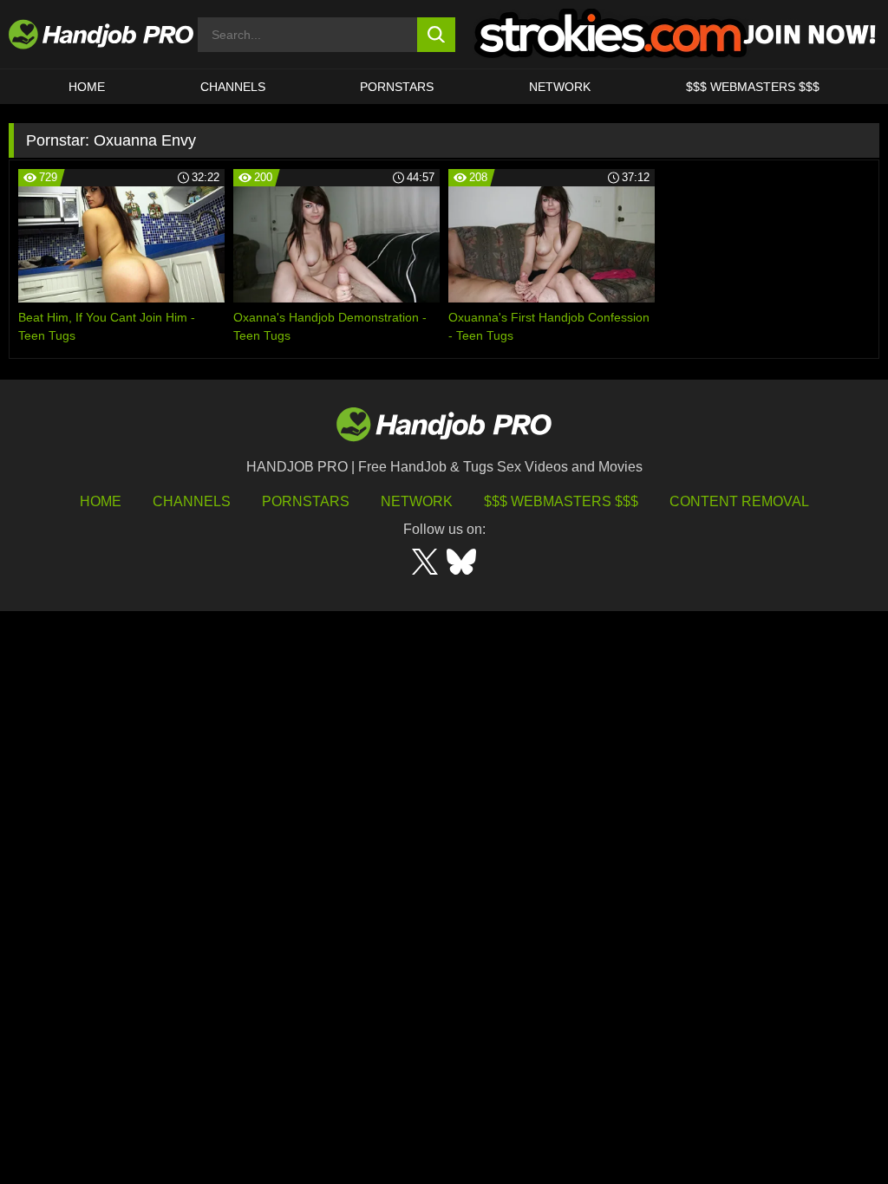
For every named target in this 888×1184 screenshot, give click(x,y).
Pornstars (397, 87)
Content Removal (739, 501)
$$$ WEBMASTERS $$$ (752, 87)
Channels (192, 501)
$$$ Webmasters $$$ (561, 501)
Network (560, 87)
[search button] (436, 34)
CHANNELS (232, 87)
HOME (87, 87)
